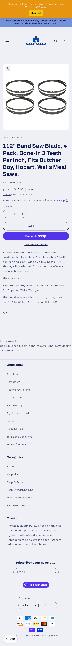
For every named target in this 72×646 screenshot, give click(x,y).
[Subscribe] (54, 572)
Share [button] (9, 312)
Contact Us (13, 382)
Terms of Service (16, 444)
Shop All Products (17, 474)
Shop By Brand (15, 482)
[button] (7, 41)
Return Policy (14, 405)
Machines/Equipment (19, 497)
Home (10, 466)
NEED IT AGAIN (30, 636)
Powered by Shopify (48, 636)
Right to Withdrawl (18, 413)
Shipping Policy (16, 429)
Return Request (16, 505)
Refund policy (15, 397)
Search (11, 421)
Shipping (7, 194)
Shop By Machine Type (20, 490)
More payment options (36, 244)
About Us (12, 374)
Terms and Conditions (19, 437)
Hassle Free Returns (19, 390)
